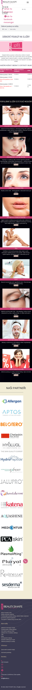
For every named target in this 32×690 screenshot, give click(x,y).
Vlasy (2, 636)
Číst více (16, 133)
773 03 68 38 (5, 7)
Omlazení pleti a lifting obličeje (8, 629)
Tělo (2, 634)
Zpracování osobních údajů (8, 649)
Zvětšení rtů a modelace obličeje (9, 633)
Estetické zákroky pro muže (8, 639)
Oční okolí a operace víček (7, 631)
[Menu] (28, 2)
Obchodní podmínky (6, 652)
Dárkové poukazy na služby (8, 641)
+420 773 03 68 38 (4, 662)
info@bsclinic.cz (5, 678)
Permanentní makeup (6, 638)
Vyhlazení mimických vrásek (8, 627)
